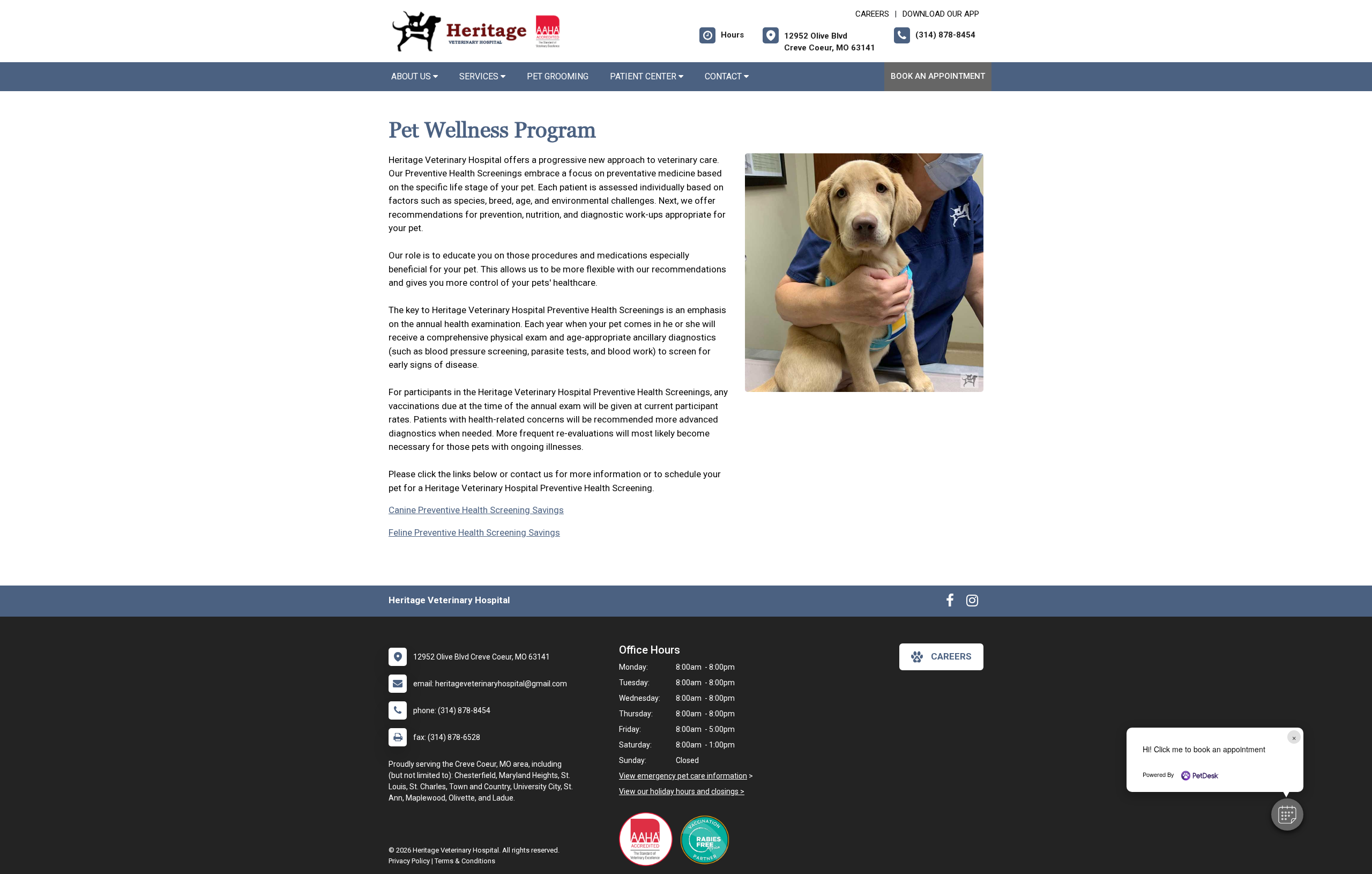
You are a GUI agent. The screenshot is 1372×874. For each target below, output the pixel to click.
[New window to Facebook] (950, 602)
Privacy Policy (409, 861)
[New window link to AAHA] (648, 839)
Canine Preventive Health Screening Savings (476, 510)
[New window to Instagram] (972, 602)
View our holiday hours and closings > (681, 791)
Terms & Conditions (465, 861)
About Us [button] (412, 76)
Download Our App (941, 14)
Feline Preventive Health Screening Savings (474, 532)
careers (951, 656)
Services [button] (480, 76)
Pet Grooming (557, 76)
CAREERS (872, 14)
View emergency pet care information (683, 776)
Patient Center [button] (644, 76)
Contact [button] (724, 76)
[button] (1287, 814)
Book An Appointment (938, 76)
